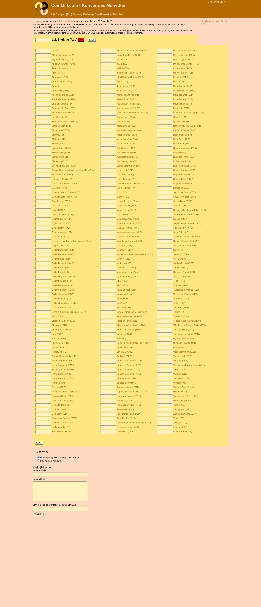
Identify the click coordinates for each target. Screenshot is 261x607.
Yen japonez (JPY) (182, 409)
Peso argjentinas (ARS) (128, 427)
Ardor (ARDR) (58, 73)
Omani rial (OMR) (125, 347)
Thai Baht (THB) (181, 307)
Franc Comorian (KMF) (63, 365)
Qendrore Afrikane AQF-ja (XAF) (188, 112)
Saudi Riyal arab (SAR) (184, 197)
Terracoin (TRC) (181, 298)
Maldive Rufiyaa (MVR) (128, 228)
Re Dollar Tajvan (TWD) (184, 130)
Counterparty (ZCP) (61, 201)
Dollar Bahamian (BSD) (63, 250)
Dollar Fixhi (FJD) (60, 272)
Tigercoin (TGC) (181, 316)
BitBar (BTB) (58, 135)
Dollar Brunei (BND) (61, 267)
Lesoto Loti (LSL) (125, 170)
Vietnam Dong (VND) (183, 387)
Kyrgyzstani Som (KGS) (128, 157)
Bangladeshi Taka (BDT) (63, 108)
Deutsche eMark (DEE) (63, 214)
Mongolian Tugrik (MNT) (128, 272)
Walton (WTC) (180, 391)
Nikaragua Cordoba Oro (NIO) (131, 325)
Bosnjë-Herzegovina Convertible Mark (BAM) (73, 170)
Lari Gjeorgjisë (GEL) (127, 161)
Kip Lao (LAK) (123, 121)
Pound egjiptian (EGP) (184, 90)
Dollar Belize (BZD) (61, 259)
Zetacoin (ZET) (180, 427)
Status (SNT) (179, 250)
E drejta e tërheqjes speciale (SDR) (69, 312)
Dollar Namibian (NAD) (63, 285)
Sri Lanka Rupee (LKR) (184, 245)
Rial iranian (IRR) (181, 143)
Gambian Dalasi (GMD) (63, 396)
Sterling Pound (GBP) (183, 263)
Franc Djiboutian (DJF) (63, 369)
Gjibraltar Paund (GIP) (62, 405)
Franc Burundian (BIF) (62, 360)
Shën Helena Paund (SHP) (186, 214)
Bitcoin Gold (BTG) (61, 152)
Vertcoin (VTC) (180, 383)
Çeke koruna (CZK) (182, 431)
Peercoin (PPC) (124, 400)
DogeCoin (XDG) (60, 245)
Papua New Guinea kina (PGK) (132, 391)
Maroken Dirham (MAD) (128, 236)
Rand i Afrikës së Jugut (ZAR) (187, 126)
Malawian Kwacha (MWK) (129, 223)
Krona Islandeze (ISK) (127, 139)
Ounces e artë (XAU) (127, 378)
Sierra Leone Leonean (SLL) (187, 223)
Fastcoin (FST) (59, 338)
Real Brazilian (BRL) (183, 135)
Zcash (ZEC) (179, 418)
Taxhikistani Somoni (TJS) (185, 294)
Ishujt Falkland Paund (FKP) (130, 77)
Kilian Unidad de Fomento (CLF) (132, 112)
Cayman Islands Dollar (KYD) (66, 192)
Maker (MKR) (123, 214)
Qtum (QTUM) (180, 117)
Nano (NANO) (123, 298)
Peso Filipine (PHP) (126, 418)
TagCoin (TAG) (180, 285)
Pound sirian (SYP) (182, 104)
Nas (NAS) (122, 303)
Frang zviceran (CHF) (62, 378)
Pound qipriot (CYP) (183, 99)
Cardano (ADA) (59, 188)
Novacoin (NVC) (124, 334)
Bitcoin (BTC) (58, 143)
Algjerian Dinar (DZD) (62, 59)
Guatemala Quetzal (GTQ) (64, 418)
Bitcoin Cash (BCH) (61, 148)
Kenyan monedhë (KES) (128, 108)
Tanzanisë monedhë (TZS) (186, 290)
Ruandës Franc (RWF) (184, 157)
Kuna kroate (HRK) (126, 148)
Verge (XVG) (179, 369)
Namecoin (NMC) (125, 294)
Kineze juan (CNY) (126, 117)
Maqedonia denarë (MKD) (129, 232)
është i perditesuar (66, 21)
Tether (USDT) (180, 303)
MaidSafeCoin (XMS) (127, 205)
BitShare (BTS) (59, 139)
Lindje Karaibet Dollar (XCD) (130, 183)
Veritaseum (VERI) (182, 378)
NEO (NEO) (122, 285)
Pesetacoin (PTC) (125, 409)
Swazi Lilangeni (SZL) (184, 276)
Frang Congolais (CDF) (63, 374)
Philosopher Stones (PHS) (186, 64)
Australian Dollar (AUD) (63, 95)
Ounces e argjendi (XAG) (129, 374)
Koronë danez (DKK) (127, 135)
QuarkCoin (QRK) (181, 121)
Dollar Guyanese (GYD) (63, 276)
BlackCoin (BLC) (60, 161)
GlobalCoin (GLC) (60, 409)
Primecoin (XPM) (181, 108)
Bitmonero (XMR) (60, 157)
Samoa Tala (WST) (182, 188)
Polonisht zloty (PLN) (183, 73)
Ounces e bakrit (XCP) (127, 383)
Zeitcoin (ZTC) (180, 422)
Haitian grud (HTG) (61, 427)
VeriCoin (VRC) (180, 374)
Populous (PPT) (181, 77)
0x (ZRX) (56, 50)
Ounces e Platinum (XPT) (129, 365)
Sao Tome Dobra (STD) (184, 192)
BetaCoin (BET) (59, 117)
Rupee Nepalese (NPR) (184, 170)
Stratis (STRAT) (180, 267)
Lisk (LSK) (122, 192)
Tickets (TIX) (179, 312)
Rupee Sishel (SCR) (183, 179)
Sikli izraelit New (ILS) (183, 228)
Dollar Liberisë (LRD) (62, 281)
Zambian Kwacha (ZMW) (185, 414)
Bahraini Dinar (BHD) (62, 104)
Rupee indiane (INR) (183, 183)
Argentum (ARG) (60, 77)
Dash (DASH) (58, 210)
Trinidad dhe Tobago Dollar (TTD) (189, 325)
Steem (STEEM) (181, 254)
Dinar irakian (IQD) (61, 228)
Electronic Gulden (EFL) (63, 321)
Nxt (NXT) (121, 338)
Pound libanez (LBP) (183, 95)
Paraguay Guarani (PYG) (129, 396)
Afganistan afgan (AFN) (63, 55)
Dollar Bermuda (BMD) (63, 263)
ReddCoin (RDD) (181, 139)
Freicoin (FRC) (59, 387)
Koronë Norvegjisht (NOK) (129, 130)
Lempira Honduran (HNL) (129, 166)
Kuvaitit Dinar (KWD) (127, 152)
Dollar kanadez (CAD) (62, 298)
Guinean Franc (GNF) (62, 422)
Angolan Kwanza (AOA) (63, 64)
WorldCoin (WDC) (182, 400)
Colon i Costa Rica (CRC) (64, 197)
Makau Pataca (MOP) (127, 210)
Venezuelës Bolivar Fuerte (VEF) (189, 365)
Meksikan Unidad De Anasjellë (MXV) (135, 254)
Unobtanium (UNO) (182, 347)
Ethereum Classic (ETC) (63, 329)
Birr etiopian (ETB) (61, 130)
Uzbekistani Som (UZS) (184, 352)
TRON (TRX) (179, 281)
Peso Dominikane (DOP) (128, 414)
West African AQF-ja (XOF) (186, 396)
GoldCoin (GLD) (59, 414)
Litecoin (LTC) (123, 197)
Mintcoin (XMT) (124, 263)
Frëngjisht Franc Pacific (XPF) (66, 391)
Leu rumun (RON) (125, 174)
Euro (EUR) (57, 334)
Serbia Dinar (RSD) (182, 201)
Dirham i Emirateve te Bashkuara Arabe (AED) (74, 241)
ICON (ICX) (122, 64)
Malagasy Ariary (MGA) (128, 219)
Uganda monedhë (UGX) (185, 338)
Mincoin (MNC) (124, 259)
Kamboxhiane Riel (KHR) (129, 95)
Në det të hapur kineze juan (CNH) (133, 343)
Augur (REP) (58, 86)
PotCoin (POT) (180, 81)
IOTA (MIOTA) (123, 68)
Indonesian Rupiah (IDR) (129, 73)
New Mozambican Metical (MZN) (132, 312)
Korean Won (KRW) (126, 126)
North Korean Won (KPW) (129, 329)
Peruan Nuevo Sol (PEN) (129, 405)
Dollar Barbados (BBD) (63, 254)
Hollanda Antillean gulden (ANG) (132, 50)
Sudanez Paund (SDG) (184, 272)
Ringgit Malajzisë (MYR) (185, 148)
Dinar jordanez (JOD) (62, 232)
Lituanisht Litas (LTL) (127, 201)
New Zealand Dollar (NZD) (129, 316)
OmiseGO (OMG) (125, 352)
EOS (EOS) (57, 316)
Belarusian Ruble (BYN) (63, 112)
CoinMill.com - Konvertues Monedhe (88, 5)
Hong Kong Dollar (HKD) (129, 55)
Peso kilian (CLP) (125, 431)
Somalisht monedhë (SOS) (186, 241)
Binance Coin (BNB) (61, 126)
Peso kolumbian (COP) (184, 50)
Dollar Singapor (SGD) (63, 290)
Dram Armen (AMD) (61, 307)
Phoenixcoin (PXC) (182, 68)
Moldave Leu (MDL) (126, 267)
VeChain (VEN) (180, 360)
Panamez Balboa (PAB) (128, 387)
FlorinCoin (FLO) (60, 347)
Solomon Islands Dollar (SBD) (187, 236)
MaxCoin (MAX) (124, 245)
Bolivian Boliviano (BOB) (64, 166)
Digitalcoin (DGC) (60, 223)
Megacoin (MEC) (125, 250)
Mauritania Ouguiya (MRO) (130, 241)
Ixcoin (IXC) (122, 81)
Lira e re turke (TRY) (126, 188)
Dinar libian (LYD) (60, 236)
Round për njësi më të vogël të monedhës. (60, 457)
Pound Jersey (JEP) (182, 86)
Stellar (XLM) (179, 259)
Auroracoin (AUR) (60, 90)
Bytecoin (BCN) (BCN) (62, 179)
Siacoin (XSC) (180, 219)
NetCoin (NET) (124, 307)
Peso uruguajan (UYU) (184, 59)
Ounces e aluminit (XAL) (128, 369)
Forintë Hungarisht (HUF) (64, 356)
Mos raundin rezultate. (51, 461)
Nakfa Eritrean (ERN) (127, 290)
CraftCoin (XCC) (60, 205)
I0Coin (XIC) (123, 59)
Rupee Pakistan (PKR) (184, 174)
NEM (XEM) (122, 281)
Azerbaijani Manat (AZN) (64, 99)
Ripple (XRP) (179, 152)
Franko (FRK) (58, 383)
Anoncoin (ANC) (60, 68)
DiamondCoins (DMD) (62, 219)
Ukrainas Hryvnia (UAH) (185, 343)
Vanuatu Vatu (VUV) (182, 356)
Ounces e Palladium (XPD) (130, 360)
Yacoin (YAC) (179, 405)
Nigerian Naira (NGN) (127, 321)
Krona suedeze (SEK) (127, 143)
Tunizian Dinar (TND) (183, 329)
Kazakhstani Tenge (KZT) (129, 104)
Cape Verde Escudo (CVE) (65, 183)
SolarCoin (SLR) (181, 232)
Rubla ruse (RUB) (182, 161)
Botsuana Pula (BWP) (62, 174)
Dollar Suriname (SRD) (63, 294)
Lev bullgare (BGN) (126, 179)
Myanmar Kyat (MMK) (127, 276)
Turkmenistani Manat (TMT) (186, 334)
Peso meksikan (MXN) (184, 55)
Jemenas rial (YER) (126, 86)
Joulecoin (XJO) (124, 90)
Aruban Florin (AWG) (62, 81)
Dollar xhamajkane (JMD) (64, 303)
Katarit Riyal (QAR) (126, 99)
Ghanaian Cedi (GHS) (62, 400)
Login (222, 2)
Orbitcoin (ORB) (124, 356)
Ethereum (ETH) (59, 325)
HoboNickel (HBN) (61, 431)
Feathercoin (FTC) (60, 343)
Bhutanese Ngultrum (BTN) (65, 121)
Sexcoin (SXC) (180, 205)
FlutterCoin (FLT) (60, 352)
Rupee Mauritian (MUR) (184, 166)
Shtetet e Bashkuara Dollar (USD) (189, 210)
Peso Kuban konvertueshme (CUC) (134, 422)
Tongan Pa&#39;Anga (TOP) (187, 321)
